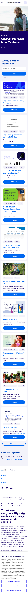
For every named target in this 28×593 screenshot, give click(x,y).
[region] (14, 572)
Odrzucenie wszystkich (14, 585)
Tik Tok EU (16, 488)
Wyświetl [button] (14, 110)
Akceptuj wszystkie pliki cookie (14, 590)
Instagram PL (7, 488)
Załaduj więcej (14, 444)
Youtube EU (11, 488)
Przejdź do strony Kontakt (14, 459)
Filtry (14, 74)
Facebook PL (2, 488)
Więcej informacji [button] (20, 433)
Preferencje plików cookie (18, 506)
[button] (14, 88)
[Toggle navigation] (25, 2)
